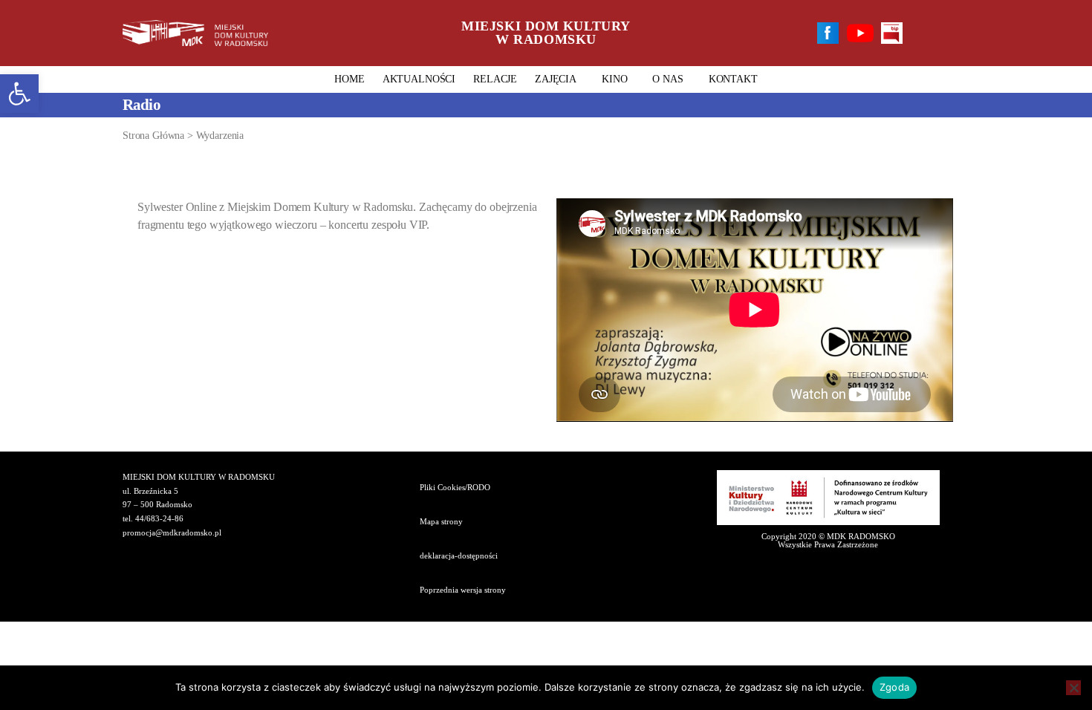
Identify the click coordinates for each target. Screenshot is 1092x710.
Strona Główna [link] (153, 135)
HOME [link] (349, 79)
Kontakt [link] (733, 79)
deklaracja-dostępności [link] (459, 555)
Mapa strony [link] (441, 521)
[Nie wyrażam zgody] (1073, 687)
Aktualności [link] (419, 79)
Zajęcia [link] (555, 79)
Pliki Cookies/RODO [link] (455, 487)
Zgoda (894, 687)
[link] (19, 93)
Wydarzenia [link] (220, 135)
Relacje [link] (495, 79)
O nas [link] (667, 79)
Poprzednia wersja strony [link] (463, 589)
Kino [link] (614, 79)
